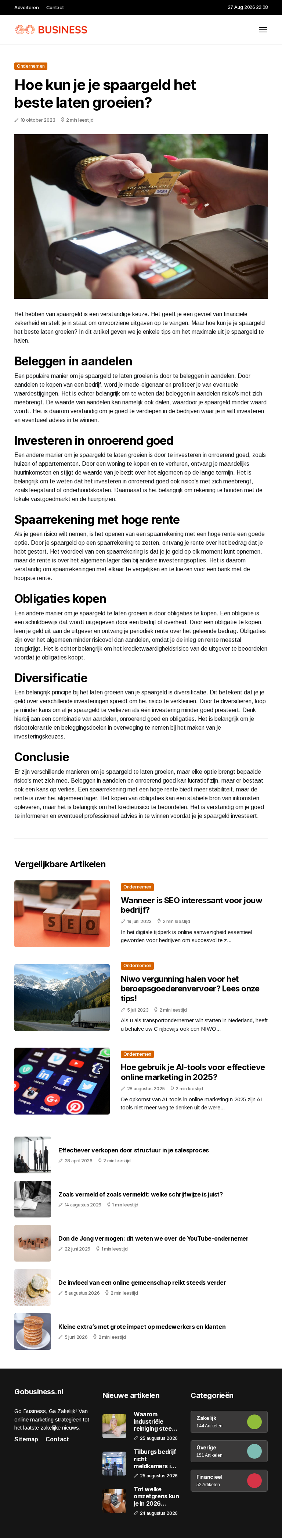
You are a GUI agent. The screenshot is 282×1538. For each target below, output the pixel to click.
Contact (55, 7)
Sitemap (26, 1439)
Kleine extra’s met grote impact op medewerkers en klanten (141, 1326)
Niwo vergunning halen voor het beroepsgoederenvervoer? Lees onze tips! (190, 988)
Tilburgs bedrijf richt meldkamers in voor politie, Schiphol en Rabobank (155, 1459)
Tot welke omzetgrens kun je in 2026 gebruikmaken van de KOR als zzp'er (156, 1496)
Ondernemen (31, 66)
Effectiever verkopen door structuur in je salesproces (133, 1150)
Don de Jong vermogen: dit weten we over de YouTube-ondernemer (153, 1238)
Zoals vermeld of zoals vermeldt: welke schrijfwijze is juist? (140, 1194)
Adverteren (26, 7)
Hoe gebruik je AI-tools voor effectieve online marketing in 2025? (193, 1071)
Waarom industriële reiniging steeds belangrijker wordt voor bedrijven (156, 1421)
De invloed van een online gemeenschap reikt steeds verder (142, 1282)
